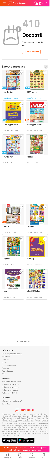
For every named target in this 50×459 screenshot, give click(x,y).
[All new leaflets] (46, 67)
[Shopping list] (41, 3)
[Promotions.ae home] (17, 3)
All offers (5, 359)
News (4, 374)
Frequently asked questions (12, 354)
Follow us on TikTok (9, 393)
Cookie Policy (36, 450)
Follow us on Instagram (10, 387)
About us (5, 368)
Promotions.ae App (9, 365)
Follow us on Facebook (10, 384)
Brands (4, 362)
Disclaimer (37, 448)
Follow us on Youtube (10, 390)
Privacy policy (26, 450)
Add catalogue (7, 371)
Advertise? (6, 357)
